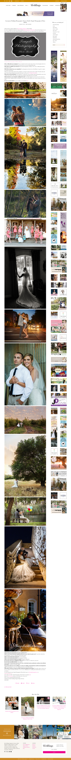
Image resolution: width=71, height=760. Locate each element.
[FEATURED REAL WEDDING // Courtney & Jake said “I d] (50, 732)
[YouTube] (12, 1)
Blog (26, 5)
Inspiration (57, 5)
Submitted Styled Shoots (56, 39)
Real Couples (55, 36)
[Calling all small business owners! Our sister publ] (64, 732)
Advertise (33, 745)
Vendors (14, 5)
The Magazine (45, 5)
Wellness (54, 42)
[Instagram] (8, 1)
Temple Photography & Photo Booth (29, 29)
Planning (51, 5)
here (27, 80)
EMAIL (33, 683)
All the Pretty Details (56, 24)
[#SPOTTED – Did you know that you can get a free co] (35, 732)
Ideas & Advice (25, 745)
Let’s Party (54, 33)
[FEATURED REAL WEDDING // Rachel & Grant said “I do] (21, 732)
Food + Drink (55, 30)
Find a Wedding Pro (26, 744)
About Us (33, 744)
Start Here (8, 5)
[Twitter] (10, 1)
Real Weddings (21, 5)
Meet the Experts (28, 24)
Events (54, 26)
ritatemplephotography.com (33, 672)
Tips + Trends (55, 40)
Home (36, 5)
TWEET (23, 683)
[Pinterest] (5, 1)
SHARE (17, 683)
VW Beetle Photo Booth (33, 72)
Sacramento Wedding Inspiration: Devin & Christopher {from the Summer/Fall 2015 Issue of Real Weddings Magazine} (43, 707)
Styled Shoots (55, 37)
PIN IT (28, 683)
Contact (33, 748)
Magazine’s (22, 28)
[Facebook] (6, 1)
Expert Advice (55, 27)
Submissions (34, 747)
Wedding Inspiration (26, 747)
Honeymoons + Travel (56, 31)
